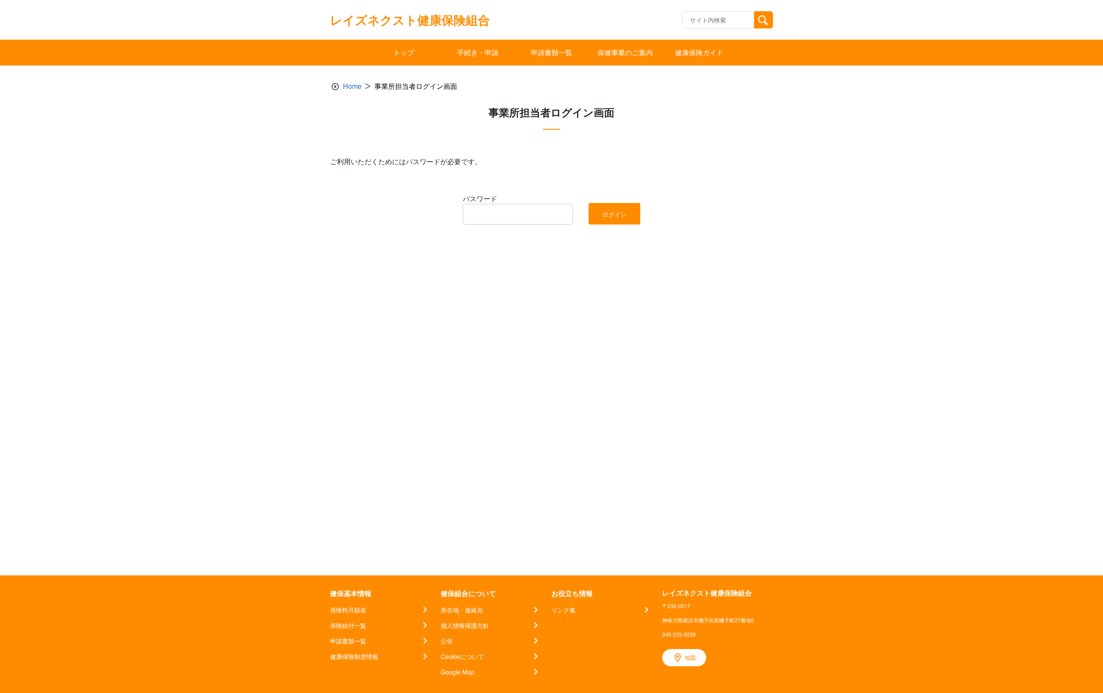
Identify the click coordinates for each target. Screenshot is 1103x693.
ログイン (614, 214)
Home (352, 86)
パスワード (480, 198)
